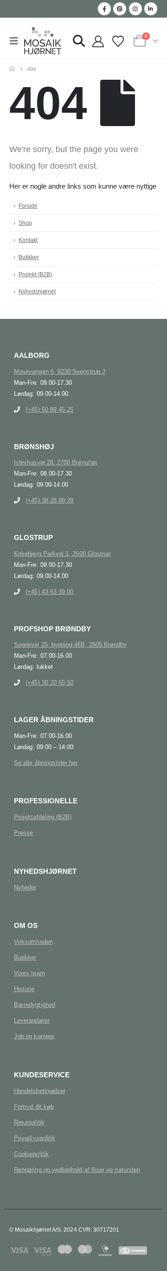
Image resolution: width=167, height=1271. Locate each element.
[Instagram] (135, 8)
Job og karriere (34, 1036)
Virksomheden (33, 941)
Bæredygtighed (34, 1004)
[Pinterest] (119, 8)
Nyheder (25, 887)
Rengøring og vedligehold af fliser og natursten (77, 1169)
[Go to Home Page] (11, 69)
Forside (28, 206)
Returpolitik (29, 1122)
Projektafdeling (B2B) (42, 816)
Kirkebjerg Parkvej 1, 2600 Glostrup (62, 553)
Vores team (29, 973)
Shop (25, 223)
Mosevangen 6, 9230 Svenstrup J (59, 371)
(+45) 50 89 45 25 (49, 409)
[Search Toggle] (79, 41)
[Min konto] (98, 41)
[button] (16, 41)
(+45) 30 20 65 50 (49, 682)
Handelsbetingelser (39, 1090)
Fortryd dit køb (34, 1106)
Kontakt (28, 240)
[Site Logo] (42, 40)
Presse (23, 832)
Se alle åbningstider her (46, 762)
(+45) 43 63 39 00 (49, 591)
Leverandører (32, 1020)
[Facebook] (104, 8)
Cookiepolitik (31, 1153)
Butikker (29, 257)
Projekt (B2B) (35, 274)
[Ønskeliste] (118, 41)
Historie (24, 988)
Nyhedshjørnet (37, 291)
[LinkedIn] (150, 8)
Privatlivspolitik (34, 1138)
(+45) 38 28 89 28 (49, 500)
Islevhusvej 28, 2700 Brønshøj (55, 462)
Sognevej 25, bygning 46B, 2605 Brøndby (70, 644)
